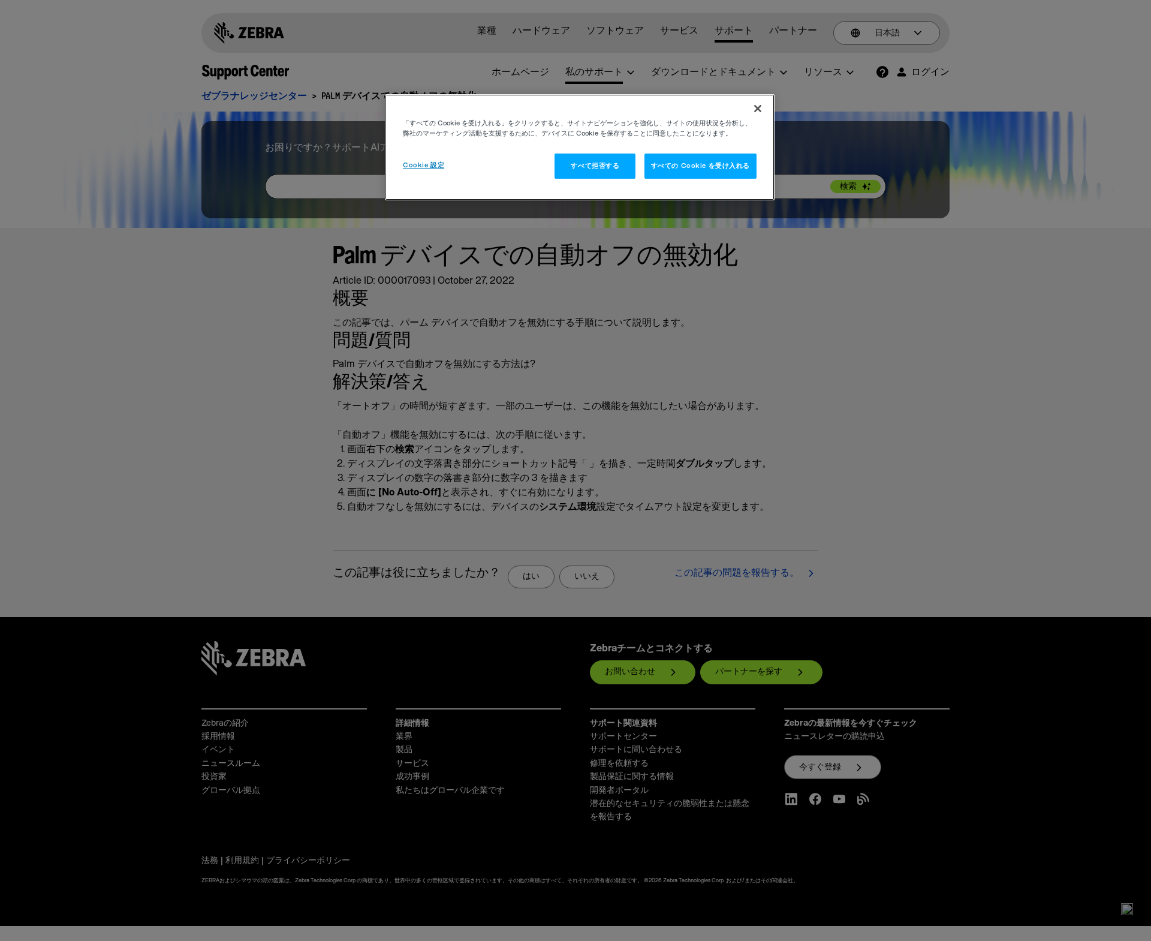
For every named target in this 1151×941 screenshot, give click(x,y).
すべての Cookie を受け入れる (700, 166)
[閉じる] (758, 108)
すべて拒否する (595, 166)
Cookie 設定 (423, 165)
